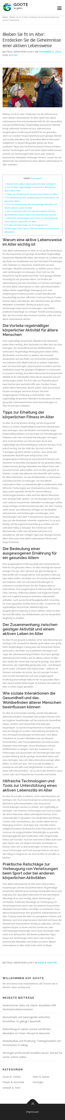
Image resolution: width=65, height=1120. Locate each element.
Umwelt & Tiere (11, 1087)
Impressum (32, 1111)
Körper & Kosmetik (13, 1082)
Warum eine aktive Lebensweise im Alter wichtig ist (30, 184)
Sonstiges (38, 1082)
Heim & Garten (47, 962)
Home (5, 17)
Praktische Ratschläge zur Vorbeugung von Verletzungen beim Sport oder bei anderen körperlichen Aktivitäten (32, 228)
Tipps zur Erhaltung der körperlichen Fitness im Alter (31, 194)
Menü (59, 8)
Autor (13, 55)
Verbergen (36, 178)
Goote (21, 4)
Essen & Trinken (12, 1076)
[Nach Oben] (32, 1104)
